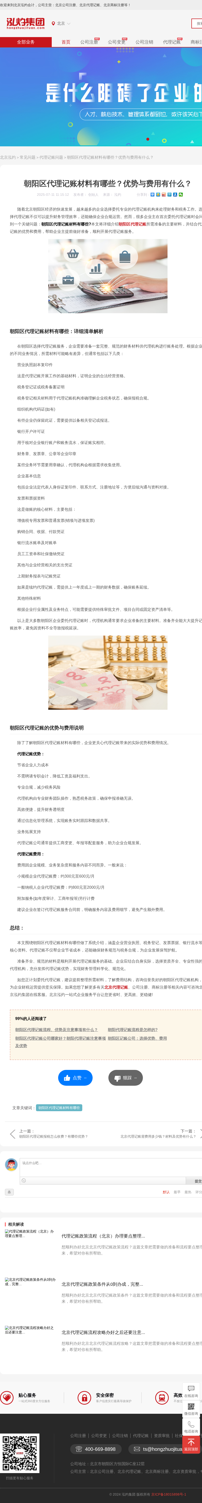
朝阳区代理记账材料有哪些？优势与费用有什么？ (110, 157)
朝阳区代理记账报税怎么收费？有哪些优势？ (53, 1136)
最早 (178, 1192)
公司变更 (117, 42)
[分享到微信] (181, 195)
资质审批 (162, 1436)
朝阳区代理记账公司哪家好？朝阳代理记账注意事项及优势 (60, 1042)
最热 (188, 1192)
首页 (66, 42)
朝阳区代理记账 (132, 224)
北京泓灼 (8, 157)
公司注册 (89, 42)
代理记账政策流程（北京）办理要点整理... (103, 1236)
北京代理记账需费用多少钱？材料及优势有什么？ (158, 1136)
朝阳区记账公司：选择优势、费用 (137, 1038)
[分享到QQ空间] (158, 195)
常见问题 (27, 157)
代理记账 (172, 42)
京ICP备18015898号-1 (168, 1494)
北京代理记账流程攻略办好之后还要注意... (103, 1332)
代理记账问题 (51, 157)
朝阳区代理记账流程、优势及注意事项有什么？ (56, 1030)
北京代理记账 (116, 987)
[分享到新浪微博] (164, 195)
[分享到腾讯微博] (170, 195)
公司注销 (144, 42)
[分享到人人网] (175, 195)
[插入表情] (23, 1180)
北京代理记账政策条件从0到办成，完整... (102, 1284)
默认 (167, 1192)
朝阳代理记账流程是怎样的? (133, 1030)
